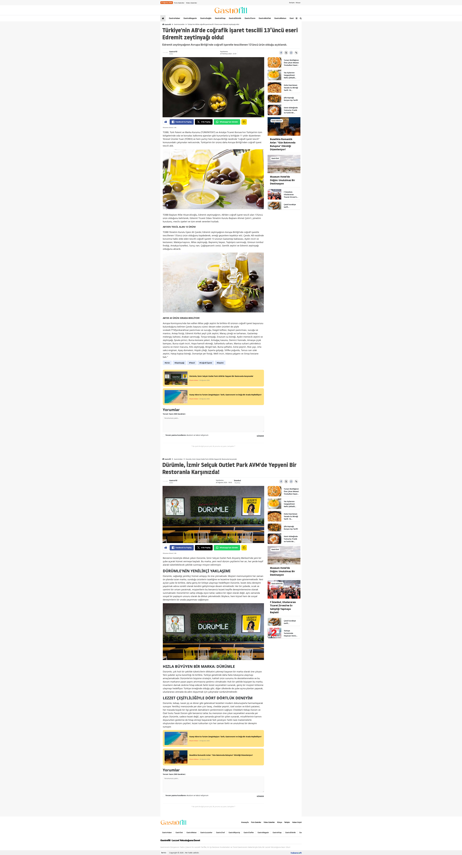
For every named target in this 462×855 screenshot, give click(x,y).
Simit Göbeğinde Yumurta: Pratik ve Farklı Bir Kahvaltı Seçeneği (291, 110)
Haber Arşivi (297, 822)
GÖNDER (260, 436)
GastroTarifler (249, 832)
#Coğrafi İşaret (205, 363)
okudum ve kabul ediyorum (186, 435)
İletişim (292, 2)
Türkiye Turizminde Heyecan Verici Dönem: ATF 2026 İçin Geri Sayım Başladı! (291, 633)
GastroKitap (219, 18)
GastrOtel (293, 18)
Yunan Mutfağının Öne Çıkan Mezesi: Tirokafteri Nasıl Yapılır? (291, 62)
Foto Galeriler (179, 3)
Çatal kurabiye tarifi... (290, 205)
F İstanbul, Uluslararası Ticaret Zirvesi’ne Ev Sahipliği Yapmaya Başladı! (291, 194)
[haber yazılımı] (296, 852)
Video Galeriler (191, 3)
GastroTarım (249, 18)
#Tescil (192, 363)
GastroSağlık (206, 18)
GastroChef (220, 832)
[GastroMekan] (284, 126)
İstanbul (237, 480)
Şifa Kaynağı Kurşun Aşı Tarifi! (291, 98)
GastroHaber (174, 18)
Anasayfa (245, 822)
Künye (298, 2)
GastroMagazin (190, 18)
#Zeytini (220, 363)
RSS (164, 853)
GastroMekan (280, 18)
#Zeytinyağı (179, 363)
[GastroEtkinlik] (284, 589)
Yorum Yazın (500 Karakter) (174, 414)
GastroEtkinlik (234, 18)
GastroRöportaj (234, 832)
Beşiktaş (237, 483)
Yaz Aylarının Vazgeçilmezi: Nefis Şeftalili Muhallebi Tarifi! (290, 75)
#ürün (167, 363)
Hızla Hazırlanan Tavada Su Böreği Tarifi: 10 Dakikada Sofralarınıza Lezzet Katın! (291, 87)
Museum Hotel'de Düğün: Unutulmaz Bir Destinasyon (282, 180)
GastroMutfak (264, 18)
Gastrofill (167, 24)
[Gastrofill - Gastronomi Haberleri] (173, 822)
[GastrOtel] (284, 164)
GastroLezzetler (179, 24)
